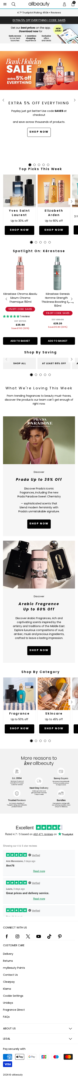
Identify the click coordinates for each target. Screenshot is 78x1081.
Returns (8, 961)
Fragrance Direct (14, 1010)
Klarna (7, 989)
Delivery (8, 954)
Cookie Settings (13, 996)
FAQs (6, 1017)
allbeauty (17, 1074)
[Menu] (5, 4)
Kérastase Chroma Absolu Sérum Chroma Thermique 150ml (20, 298)
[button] (13, 4)
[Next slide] (74, 100)
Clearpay (9, 982)
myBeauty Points (14, 968)
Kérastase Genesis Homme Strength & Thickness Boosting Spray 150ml (57, 300)
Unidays (8, 1003)
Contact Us (10, 975)
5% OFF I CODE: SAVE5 (20, 309)
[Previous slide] (3, 100)
